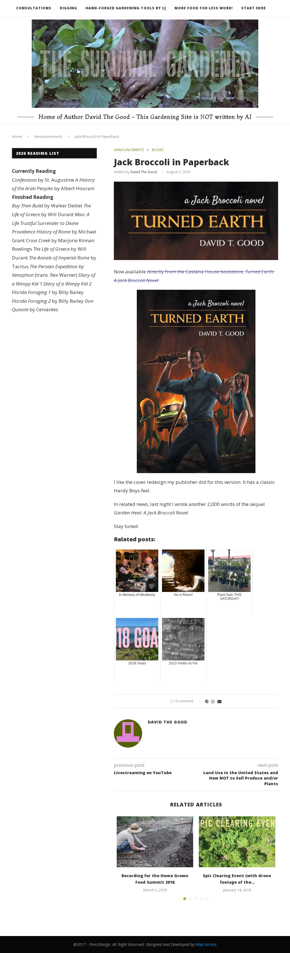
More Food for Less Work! (203, 8)
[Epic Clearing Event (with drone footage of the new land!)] (237, 841)
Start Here (253, 8)
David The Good (144, 171)
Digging (68, 8)
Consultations (33, 8)
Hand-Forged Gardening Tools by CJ (126, 8)
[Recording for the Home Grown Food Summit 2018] (155, 841)
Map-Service (206, 944)
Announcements (48, 136)
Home (17, 136)
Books (157, 150)
